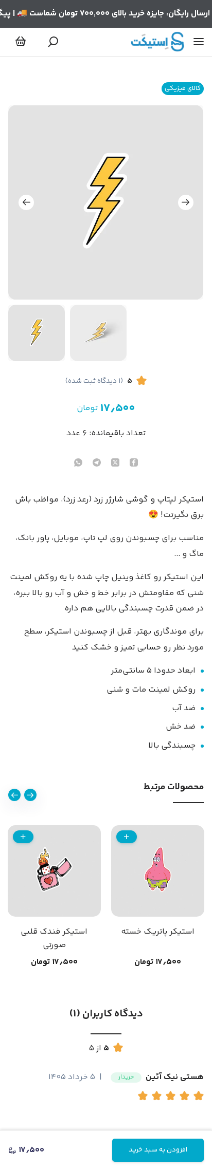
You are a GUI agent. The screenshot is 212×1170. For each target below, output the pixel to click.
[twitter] (115, 463)
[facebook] (134, 463)
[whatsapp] (78, 463)
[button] (145, 1097)
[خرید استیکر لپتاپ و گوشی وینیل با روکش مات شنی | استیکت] (157, 41)
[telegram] (97, 463)
